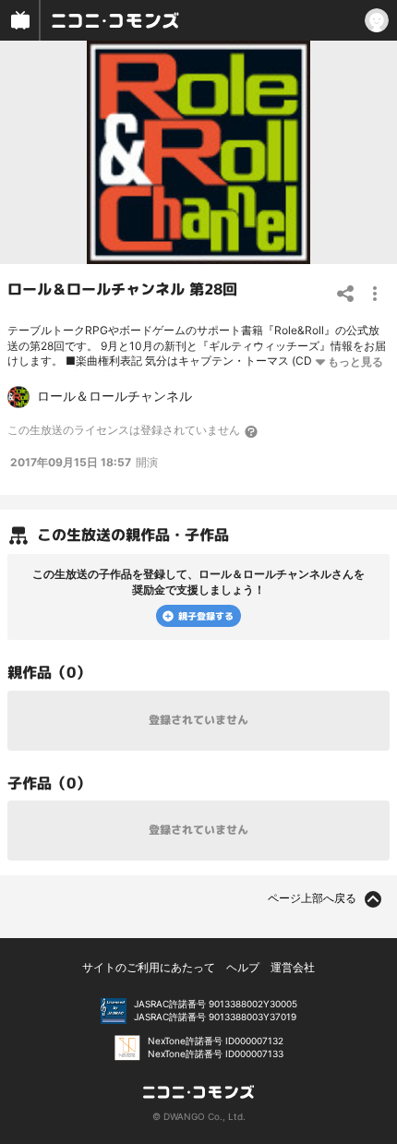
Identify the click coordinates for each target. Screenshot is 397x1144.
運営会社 (293, 967)
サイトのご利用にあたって (148, 967)
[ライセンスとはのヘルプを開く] (252, 431)
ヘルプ (242, 967)
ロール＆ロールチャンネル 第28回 (122, 289)
